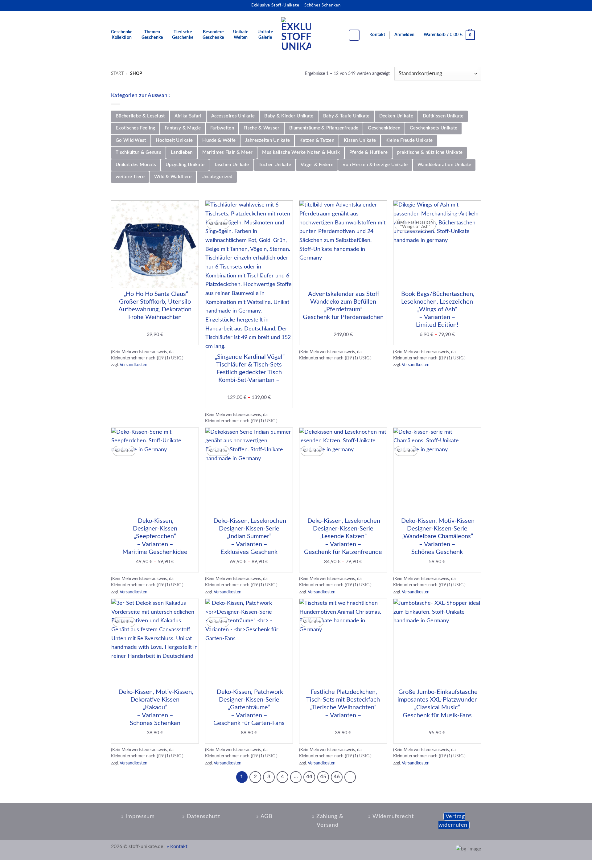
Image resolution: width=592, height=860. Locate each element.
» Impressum (138, 816)
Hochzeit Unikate (174, 140)
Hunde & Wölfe (219, 140)
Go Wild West (131, 140)
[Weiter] (350, 777)
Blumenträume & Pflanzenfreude (324, 128)
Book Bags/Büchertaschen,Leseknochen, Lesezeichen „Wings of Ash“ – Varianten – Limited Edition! (437, 309)
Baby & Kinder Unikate (288, 116)
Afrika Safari (188, 116)
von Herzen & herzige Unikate (375, 164)
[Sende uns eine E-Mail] (475, 5)
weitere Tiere (130, 176)
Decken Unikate (396, 116)
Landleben (182, 152)
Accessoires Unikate (233, 116)
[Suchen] (354, 35)
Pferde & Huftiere (368, 152)
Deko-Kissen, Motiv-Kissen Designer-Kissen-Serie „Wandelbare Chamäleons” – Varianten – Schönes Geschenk (437, 536)
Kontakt (377, 35)
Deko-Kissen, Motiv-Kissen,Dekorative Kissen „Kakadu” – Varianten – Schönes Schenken (155, 707)
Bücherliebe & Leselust (140, 116)
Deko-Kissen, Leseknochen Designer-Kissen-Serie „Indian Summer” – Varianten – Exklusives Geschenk (249, 536)
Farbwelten (222, 128)
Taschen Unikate (231, 164)
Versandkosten (133, 364)
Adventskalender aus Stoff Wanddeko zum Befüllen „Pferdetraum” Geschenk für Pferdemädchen (343, 306)
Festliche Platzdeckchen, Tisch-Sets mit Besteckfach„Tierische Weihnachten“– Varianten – (343, 704)
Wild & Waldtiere (173, 176)
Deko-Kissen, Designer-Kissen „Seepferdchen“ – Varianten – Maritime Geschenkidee (154, 536)
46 (337, 776)
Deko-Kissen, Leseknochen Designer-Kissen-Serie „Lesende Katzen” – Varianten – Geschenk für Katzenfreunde (343, 536)
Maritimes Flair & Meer (227, 152)
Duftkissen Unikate (443, 116)
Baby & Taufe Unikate (346, 116)
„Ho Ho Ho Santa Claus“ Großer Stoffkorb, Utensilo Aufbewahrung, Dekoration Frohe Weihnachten (154, 306)
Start (117, 73)
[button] (404, 35)
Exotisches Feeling (135, 128)
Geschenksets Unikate (433, 128)
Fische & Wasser (262, 128)
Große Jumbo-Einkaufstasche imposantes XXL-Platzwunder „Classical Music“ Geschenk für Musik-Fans (437, 704)
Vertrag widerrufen (452, 821)
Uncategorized (216, 176)
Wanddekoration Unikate (444, 164)
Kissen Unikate (360, 140)
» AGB (264, 816)
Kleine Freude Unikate (409, 140)
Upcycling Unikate (185, 164)
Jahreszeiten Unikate (267, 140)
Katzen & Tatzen (316, 140)
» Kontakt (177, 846)
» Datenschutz (201, 816)
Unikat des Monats (136, 164)
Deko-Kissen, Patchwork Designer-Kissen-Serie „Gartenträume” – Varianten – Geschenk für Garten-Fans (249, 707)
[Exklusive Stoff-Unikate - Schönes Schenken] (296, 35)
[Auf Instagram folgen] (465, 5)
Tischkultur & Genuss (138, 152)
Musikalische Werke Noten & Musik (301, 152)
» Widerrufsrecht (390, 816)
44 (309, 776)
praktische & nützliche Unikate (429, 152)
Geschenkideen (384, 128)
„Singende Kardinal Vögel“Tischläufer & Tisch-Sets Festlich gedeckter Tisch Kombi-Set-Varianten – (249, 368)
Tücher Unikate (275, 164)
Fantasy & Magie (183, 128)
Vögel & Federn (317, 164)
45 (323, 776)
